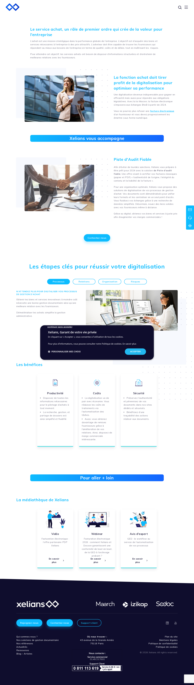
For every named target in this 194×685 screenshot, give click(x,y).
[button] (64, 351)
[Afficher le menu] (186, 7)
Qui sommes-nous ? (27, 636)
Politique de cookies (167, 647)
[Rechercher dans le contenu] (179, 7)
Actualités (21, 647)
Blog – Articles (24, 653)
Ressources (22, 650)
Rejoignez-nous (29, 622)
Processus (58, 281)
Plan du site (171, 636)
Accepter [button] (135, 351)
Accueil (21, 18)
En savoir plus (129, 343)
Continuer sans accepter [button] (59, 327)
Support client (89, 622)
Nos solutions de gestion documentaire (37, 640)
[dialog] (97, 342)
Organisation (109, 281)
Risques (135, 281)
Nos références (24, 643)
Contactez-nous (97, 237)
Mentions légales (168, 640)
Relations (84, 281)
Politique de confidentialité (163, 643)
